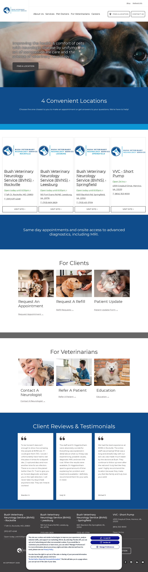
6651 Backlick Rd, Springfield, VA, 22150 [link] (91, 526)
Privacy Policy (48, 549)
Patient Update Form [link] (105, 310)
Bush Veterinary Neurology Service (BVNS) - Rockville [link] (19, 178)
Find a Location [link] (120, 14)
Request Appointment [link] (29, 314)
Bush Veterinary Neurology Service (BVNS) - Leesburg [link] (55, 178)
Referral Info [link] (137, 3)
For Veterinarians (80, 14)
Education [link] (101, 397)
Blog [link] (128, 3)
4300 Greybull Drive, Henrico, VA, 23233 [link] (127, 520)
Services (49, 14)
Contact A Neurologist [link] (32, 401)
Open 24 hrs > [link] (119, 181)
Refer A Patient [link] (66, 397)
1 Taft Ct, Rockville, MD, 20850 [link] (18, 194)
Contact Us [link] (138, 14)
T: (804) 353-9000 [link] (121, 194)
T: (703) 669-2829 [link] (48, 202)
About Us (38, 14)
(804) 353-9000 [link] (119, 527)
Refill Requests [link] (63, 310)
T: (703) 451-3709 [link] (84, 202)
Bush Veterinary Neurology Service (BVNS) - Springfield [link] (91, 178)
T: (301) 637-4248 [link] (12, 199)
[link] (14, 10)
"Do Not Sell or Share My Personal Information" (45, 559)
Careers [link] (95, 14)
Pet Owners (62, 14)
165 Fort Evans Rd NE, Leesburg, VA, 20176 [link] (54, 526)
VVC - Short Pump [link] (123, 173)
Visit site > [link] (19, 209)
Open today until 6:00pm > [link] (17, 190)
